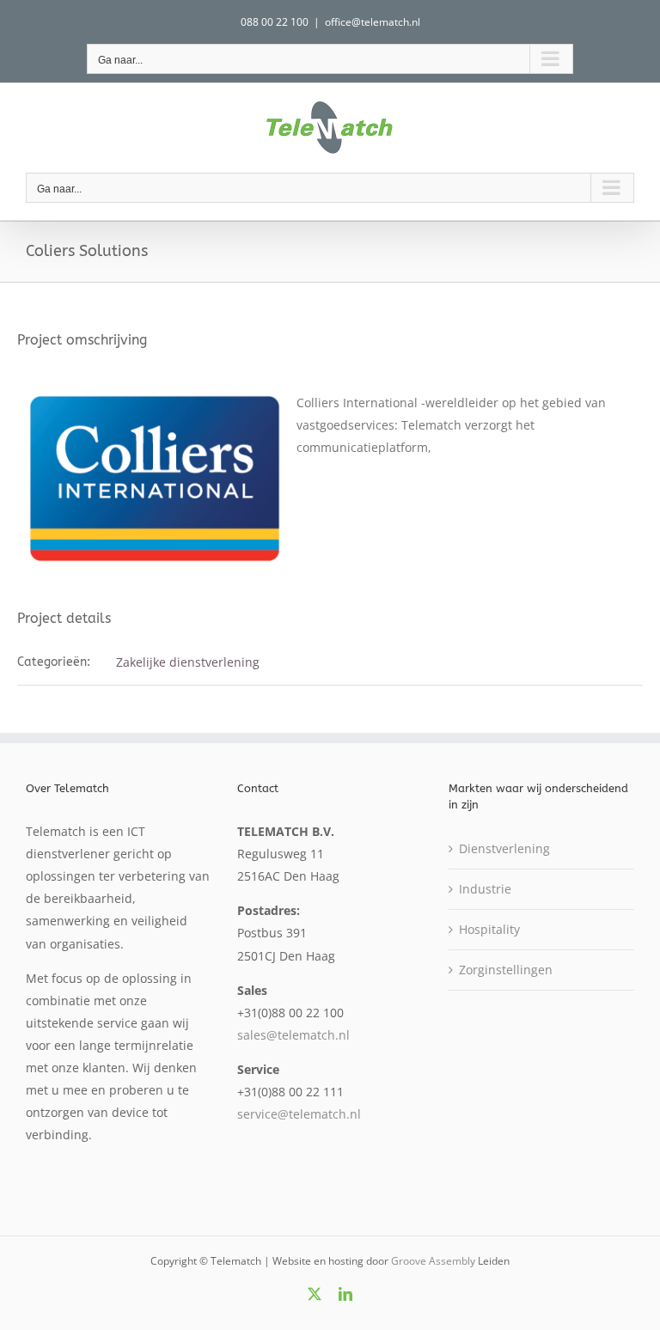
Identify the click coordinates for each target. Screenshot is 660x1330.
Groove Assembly (433, 1261)
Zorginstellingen (506, 969)
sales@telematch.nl (293, 1035)
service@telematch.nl (299, 1114)
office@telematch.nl (372, 22)
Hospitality (489, 929)
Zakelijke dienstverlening (188, 662)
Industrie (485, 889)
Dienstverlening (504, 848)
